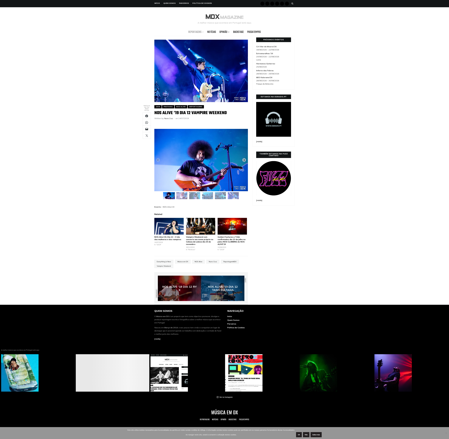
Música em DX (182, 262)
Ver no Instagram (226, 397)
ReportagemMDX (229, 262)
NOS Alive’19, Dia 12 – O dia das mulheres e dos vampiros (167, 238)
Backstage (238, 32)
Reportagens (194, 32)
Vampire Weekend (164, 266)
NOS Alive (181, 107)
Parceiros (184, 3)
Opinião (223, 32)
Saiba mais (316, 435)
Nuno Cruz (168, 118)
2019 (158, 107)
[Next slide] (244, 160)
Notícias (211, 32)
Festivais (168, 107)
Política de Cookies (202, 3)
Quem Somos (169, 3)
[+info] (157, 339)
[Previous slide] (158, 160)
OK (299, 435)
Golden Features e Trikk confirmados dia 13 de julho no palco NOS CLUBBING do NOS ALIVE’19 (232, 240)
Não (306, 435)
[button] (169, 195)
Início (157, 3)
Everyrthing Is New (164, 262)
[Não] (446, 433)
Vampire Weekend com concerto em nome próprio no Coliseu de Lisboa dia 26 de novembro (199, 240)
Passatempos (254, 32)
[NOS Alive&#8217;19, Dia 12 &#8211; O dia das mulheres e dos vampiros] (169, 226)
